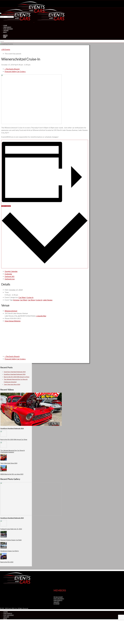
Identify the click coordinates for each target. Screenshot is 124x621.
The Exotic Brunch (12, 69)
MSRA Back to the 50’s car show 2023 (11, 474)
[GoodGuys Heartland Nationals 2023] (31, 515)
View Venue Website (12, 321)
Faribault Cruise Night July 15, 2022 (11, 529)
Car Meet (22, 297)
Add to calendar (6, 206)
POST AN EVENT (8, 29)
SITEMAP (56, 603)
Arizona (16, 300)
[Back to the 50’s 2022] (3, 559)
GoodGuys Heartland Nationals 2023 (12, 518)
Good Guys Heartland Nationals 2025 (15, 372)
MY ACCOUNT (58, 597)
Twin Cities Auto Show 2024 (12, 384)
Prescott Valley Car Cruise (15, 71)
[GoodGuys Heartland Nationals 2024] (31, 425)
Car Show (31, 300)
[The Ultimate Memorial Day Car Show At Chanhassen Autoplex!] (3, 447)
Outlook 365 (9, 276)
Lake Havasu (47, 300)
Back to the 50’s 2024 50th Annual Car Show (16, 377)
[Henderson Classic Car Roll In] (3, 548)
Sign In (5, 35)
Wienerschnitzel (11, 311)
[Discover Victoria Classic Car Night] (3, 537)
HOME (5, 25)
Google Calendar (11, 271)
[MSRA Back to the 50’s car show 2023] (3, 471)
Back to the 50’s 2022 (6, 562)
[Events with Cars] (34, 22)
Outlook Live (10, 279)
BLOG (5, 32)
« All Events (5, 49)
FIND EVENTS (7, 27)
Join (5, 37)
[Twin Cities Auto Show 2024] (3, 460)
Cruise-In (29, 297)
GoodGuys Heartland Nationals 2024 (14, 374)
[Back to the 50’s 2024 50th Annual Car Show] (3, 436)
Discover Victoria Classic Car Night (11, 540)
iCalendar (8, 274)
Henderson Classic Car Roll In (9, 551)
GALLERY (6, 30)
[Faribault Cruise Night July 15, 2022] (3, 526)
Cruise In (39, 300)
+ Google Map (41, 316)
